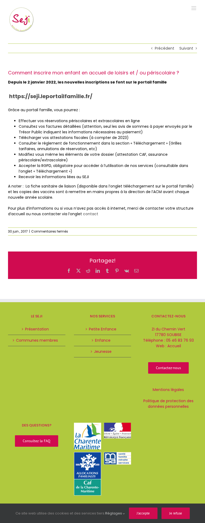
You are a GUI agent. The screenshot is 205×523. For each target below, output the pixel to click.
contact (90, 214)
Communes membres (37, 340)
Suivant (186, 48)
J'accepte (143, 513)
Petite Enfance (102, 329)
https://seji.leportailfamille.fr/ (50, 96)
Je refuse (175, 513)
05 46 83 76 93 (180, 340)
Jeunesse (103, 351)
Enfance (103, 340)
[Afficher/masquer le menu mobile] (194, 8)
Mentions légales (168, 389)
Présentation (37, 329)
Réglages (114, 513)
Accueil (174, 346)
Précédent (164, 48)
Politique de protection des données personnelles (168, 403)
